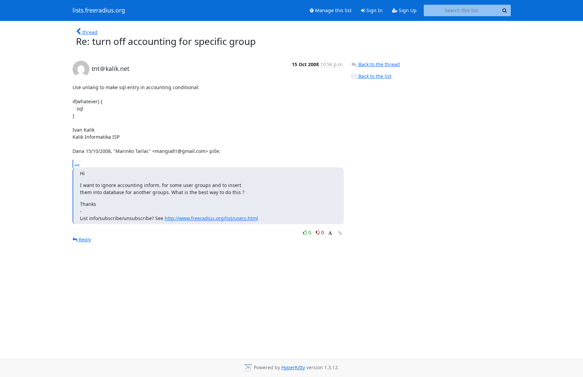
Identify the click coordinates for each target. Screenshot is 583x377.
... (77, 163)
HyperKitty (293, 367)
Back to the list (374, 76)
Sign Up (407, 10)
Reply (84, 239)
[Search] (505, 10)
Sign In (374, 10)
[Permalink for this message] (340, 233)
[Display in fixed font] (330, 233)
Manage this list (333, 10)
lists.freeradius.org (99, 10)
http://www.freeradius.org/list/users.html (211, 218)
